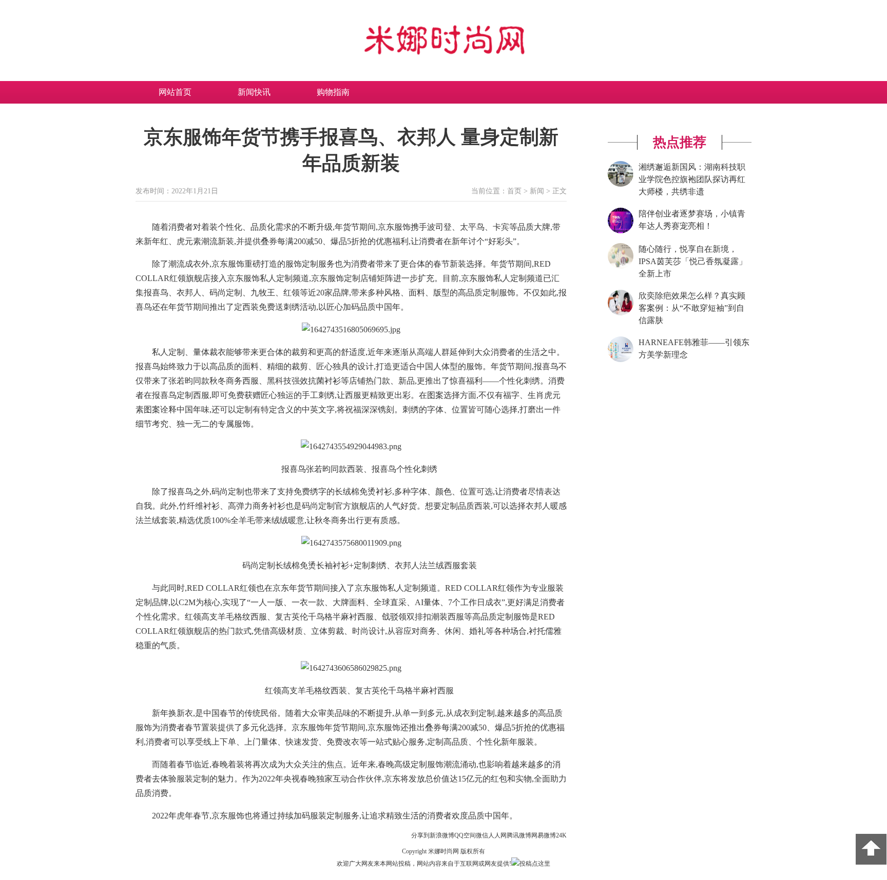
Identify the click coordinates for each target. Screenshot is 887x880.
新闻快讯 (254, 92)
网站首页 (175, 92)
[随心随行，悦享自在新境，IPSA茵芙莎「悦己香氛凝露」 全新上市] (620, 266)
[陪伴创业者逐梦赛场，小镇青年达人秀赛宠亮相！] (620, 231)
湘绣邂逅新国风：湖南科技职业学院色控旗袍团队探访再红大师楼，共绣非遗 (692, 179)
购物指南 (333, 92)
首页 (514, 191)
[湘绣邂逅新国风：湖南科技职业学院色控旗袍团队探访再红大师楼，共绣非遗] (620, 184)
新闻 (537, 191)
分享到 (420, 835)
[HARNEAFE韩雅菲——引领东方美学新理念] (620, 360)
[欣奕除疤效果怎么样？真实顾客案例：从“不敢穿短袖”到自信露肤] (620, 313)
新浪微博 (442, 835)
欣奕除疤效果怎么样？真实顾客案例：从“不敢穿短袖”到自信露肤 (692, 308)
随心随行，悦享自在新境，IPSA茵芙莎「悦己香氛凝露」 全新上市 (693, 261)
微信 (482, 835)
